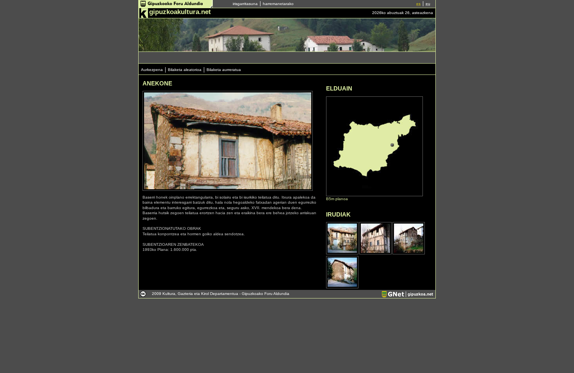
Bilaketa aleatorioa (184, 69)
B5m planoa (337, 199)
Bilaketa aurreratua (224, 69)
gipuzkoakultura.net (180, 12)
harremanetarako (278, 4)
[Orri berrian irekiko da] (176, 6)
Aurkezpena (152, 69)
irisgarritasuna (245, 4)
